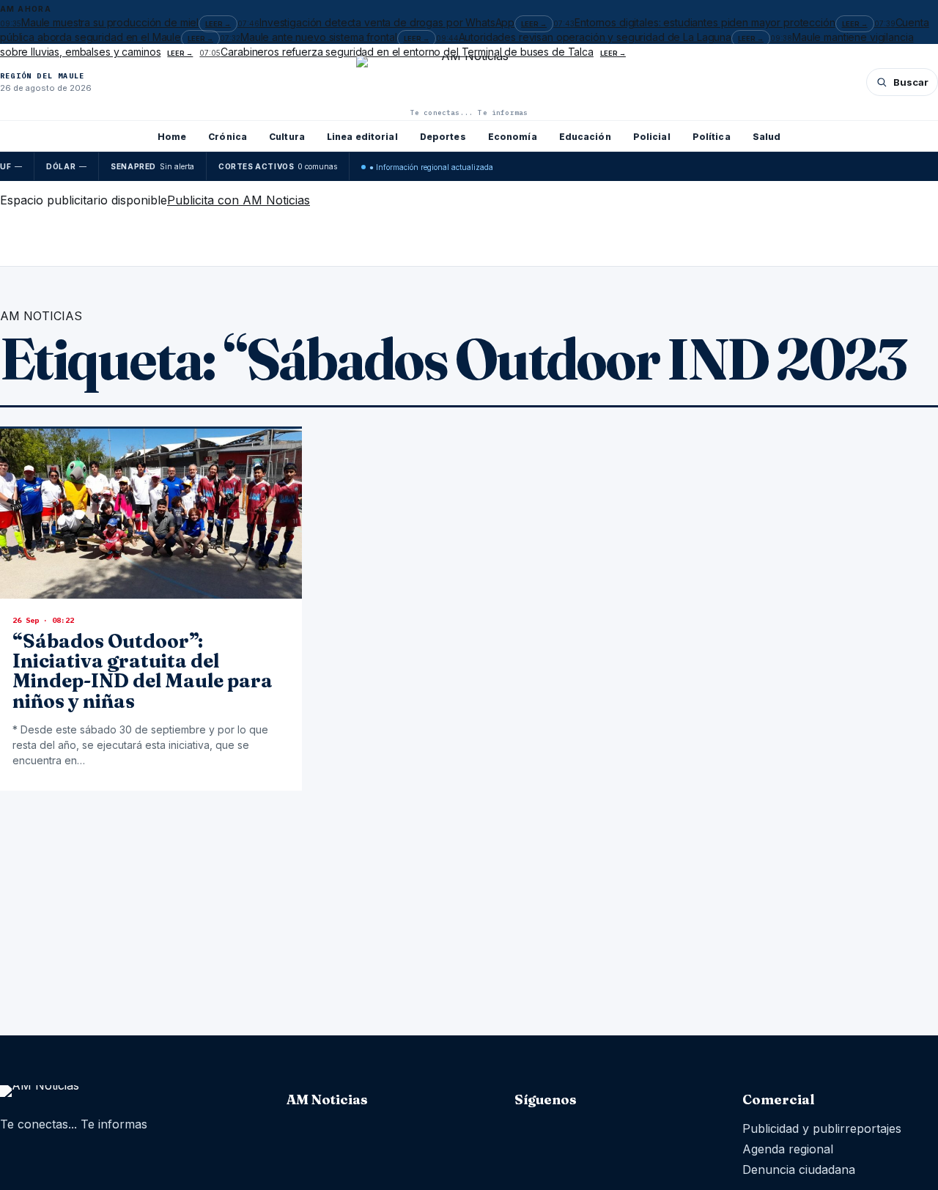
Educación (585, 136)
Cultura (287, 136)
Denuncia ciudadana (798, 1169)
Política (712, 136)
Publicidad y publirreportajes (821, 1128)
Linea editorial (362, 136)
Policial (652, 136)
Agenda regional (787, 1149)
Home (172, 136)
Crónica (227, 136)
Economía (512, 136)
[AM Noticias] (468, 81)
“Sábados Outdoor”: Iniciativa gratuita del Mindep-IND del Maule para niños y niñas (142, 671)
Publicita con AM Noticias (238, 200)
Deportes (443, 136)
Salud (767, 136)
